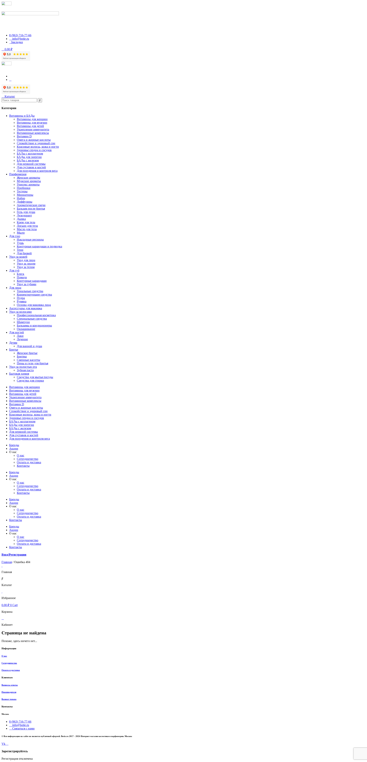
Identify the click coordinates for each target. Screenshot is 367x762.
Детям (13, 342)
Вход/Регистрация (14, 554)
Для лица (15, 287)
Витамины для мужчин (32, 122)
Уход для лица (26, 260)
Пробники (23, 188)
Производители (9, 692)
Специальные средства (32, 318)
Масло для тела (27, 229)
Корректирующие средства (34, 294)
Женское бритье (27, 353)
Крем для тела (26, 222)
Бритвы (22, 356)
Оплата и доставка (29, 462)
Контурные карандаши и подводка (39, 246)
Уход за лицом (26, 263)
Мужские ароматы (29, 181)
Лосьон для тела (27, 225)
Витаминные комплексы (33, 133)
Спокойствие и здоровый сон (36, 143)
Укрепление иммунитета (33, 129)
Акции (13, 448)
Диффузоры (24, 201)
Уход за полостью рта (23, 366)
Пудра (21, 298)
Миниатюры (25, 194)
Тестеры (22, 191)
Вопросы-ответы (10, 685)
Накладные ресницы (30, 239)
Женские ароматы (28, 177)
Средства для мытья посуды (35, 377)
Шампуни (23, 322)
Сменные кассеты (28, 360)
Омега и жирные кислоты (34, 139)
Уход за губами (26, 284)
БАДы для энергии (29, 157)
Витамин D (24, 136)
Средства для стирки (30, 380)
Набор (21, 198)
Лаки (20, 335)
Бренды (14, 445)
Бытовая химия (19, 373)
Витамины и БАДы (22, 115)
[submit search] (40, 100)
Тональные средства (30, 291)
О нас (20, 455)
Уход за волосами (20, 311)
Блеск (20, 274)
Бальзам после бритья (31, 208)
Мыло (21, 232)
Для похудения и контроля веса (37, 170)
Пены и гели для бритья (32, 363)
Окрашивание (26, 329)
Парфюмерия (17, 174)
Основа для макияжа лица (34, 304)
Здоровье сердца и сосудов (34, 150)
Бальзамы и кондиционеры (34, 325)
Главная (7, 562)
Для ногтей (16, 332)
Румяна (21, 301)
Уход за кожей (18, 256)
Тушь (20, 243)
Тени (20, 249)
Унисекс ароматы (28, 184)
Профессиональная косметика (36, 315)
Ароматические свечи (31, 205)
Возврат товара (9, 699)
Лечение (22, 339)
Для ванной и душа (29, 346)
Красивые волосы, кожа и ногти (38, 146)
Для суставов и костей (31, 167)
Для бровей (24, 253)
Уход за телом (26, 267)
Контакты (23, 465)
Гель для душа (26, 212)
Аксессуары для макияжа (25, 308)
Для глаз (14, 236)
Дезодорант (24, 215)
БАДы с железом (28, 160)
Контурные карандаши (32, 280)
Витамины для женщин (32, 119)
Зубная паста (25, 370)
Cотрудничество (27, 458)
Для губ (14, 270)
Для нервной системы (31, 163)
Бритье (13, 349)
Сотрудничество (9, 663)
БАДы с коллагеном (30, 153)
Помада (22, 277)
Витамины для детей (30, 126)
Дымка (21, 218)
